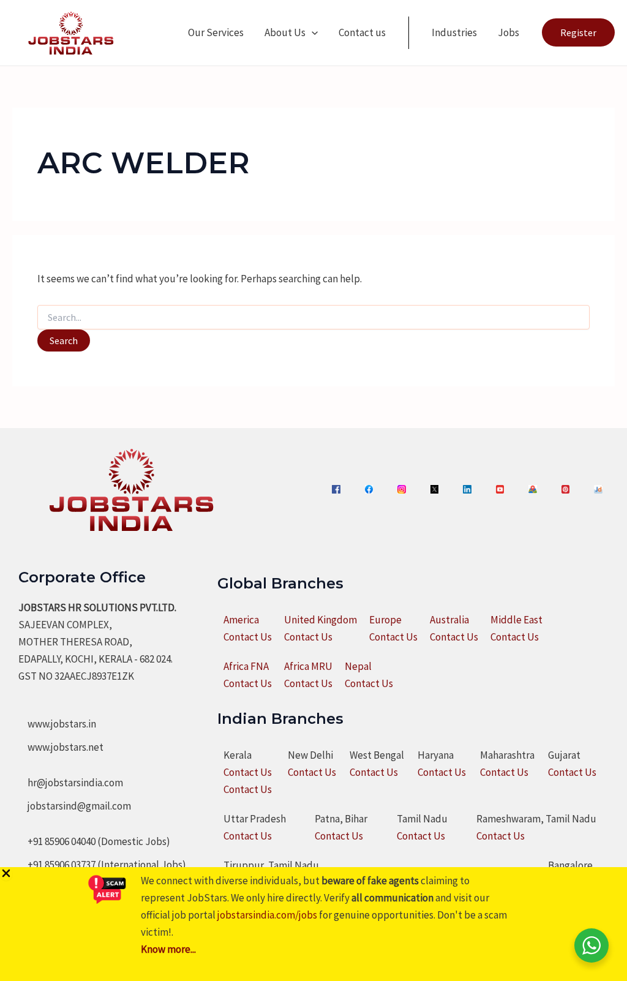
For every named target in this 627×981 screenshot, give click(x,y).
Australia (449, 619)
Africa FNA (246, 666)
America (241, 619)
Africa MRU (308, 666)
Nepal (358, 666)
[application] (312, 32)
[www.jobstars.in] (57, 723)
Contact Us (247, 637)
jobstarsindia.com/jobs (267, 915)
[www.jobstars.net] (60, 747)
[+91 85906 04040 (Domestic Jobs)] (94, 841)
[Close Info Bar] (6, 874)
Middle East (516, 619)
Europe (385, 619)
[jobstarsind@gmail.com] (74, 805)
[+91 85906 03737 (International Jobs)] (102, 864)
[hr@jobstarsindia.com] (70, 782)
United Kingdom (320, 619)
